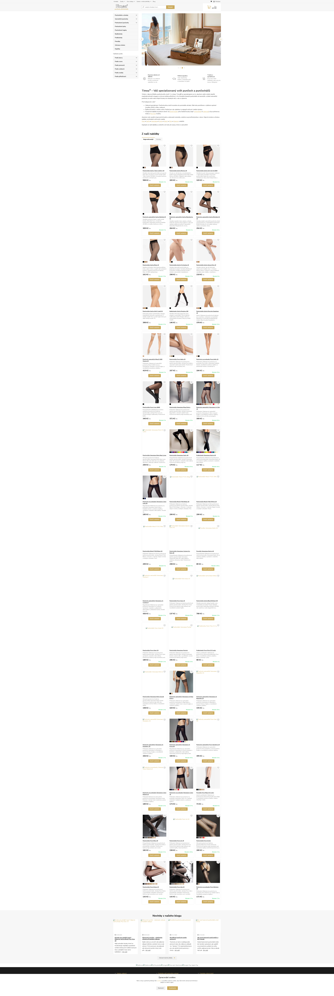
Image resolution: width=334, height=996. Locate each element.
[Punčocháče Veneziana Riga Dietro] (181, 393)
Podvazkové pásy (120, 26)
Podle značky (119, 73)
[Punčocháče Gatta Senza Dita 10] (208, 250)
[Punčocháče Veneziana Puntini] (181, 636)
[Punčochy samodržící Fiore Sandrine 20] (208, 730)
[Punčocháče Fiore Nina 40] (154, 826)
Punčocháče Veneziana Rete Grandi (153, 697)
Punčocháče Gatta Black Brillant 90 (207, 601)
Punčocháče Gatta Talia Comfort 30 (153, 171)
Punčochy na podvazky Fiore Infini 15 (207, 359)
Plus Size (153, 114)
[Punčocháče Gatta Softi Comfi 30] (154, 297)
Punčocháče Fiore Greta (203, 841)
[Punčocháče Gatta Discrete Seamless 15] (208, 297)
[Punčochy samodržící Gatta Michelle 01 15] (208, 202)
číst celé (124, 952)
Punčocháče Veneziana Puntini (179, 650)
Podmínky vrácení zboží (206, 973)
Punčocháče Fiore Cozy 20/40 (151, 407)
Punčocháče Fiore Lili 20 (177, 841)
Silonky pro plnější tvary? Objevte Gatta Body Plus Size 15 (125, 939)
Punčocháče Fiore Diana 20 (151, 887)
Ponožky (117, 41)
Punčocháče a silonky (121, 15)
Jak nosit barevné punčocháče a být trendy (207, 938)
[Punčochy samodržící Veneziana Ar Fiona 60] (181, 730)
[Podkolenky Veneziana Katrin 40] (208, 441)
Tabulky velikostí (122, 973)
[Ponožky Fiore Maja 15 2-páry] (208, 778)
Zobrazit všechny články (165, 958)
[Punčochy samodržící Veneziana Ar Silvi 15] (208, 393)
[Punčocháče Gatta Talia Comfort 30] (154, 156)
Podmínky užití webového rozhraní (168, 973)
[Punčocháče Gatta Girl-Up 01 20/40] (208, 156)
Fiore (143, 121)
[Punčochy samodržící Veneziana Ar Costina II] (154, 586)
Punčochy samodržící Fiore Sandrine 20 (208, 745)
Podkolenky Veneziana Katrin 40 (206, 455)
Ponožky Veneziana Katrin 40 (205, 551)
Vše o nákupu (130, 1)
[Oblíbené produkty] (211, 1)
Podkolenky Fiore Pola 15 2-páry (206, 650)
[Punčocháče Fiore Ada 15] (181, 872)
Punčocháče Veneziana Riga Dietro (180, 407)
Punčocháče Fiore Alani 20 (150, 650)
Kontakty (116, 1)
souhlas (159, 981)
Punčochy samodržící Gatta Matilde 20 (154, 217)
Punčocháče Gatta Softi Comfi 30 (153, 311)
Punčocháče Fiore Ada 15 (177, 887)
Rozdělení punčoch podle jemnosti (178, 938)
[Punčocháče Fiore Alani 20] (154, 636)
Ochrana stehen (120, 45)
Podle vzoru (118, 61)
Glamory (176, 121)
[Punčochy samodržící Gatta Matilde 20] (154, 202)
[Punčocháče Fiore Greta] (208, 826)
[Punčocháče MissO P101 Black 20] (154, 537)
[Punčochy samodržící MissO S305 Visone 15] (154, 345)
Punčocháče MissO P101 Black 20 (152, 551)
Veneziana (154, 121)
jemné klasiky (174, 112)
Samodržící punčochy (121, 19)
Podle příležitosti (120, 76)
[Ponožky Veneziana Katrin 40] (208, 537)
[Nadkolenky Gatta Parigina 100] (181, 297)
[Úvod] (126, 7)
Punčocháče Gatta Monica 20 (178, 171)
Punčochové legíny (121, 30)
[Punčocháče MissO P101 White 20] (208, 487)
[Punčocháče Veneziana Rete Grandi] (154, 682)
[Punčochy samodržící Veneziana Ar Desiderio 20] (154, 730)
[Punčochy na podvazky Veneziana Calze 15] (181, 778)
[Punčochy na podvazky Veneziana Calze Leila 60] (154, 487)
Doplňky (117, 49)
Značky (122, 1)
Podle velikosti (119, 69)
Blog (154, 1)
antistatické (197, 112)
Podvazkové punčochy (122, 23)
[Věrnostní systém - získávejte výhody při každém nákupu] (153, 925)
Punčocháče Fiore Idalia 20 (177, 359)
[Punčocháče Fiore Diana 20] (154, 872)
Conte (160, 121)
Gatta (148, 121)
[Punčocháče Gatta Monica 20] (181, 156)
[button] (142, 39)
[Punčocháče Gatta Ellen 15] (154, 250)
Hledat (170, 7)
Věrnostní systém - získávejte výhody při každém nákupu (152, 938)
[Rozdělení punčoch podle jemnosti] (180, 925)
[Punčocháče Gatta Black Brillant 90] (208, 586)
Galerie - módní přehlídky (143, 1)
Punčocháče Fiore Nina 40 (150, 841)
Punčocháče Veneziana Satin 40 (179, 455)
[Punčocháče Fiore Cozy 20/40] (154, 393)
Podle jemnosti (120, 65)
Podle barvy (119, 58)
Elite (170, 121)
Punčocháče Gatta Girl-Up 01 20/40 (206, 171)
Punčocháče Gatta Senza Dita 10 (206, 265)
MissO (166, 121)
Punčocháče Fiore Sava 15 (177, 601)
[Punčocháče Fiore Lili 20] (181, 826)
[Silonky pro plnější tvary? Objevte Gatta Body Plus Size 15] (125, 925)
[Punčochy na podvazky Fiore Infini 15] (208, 345)
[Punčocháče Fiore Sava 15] (181, 586)
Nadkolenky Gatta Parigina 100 (179, 311)
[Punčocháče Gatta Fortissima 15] (181, 250)
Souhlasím (172, 988)
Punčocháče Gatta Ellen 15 (151, 265)
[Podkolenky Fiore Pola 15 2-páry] (208, 636)
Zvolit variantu (154, 185)
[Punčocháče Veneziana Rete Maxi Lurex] (154, 441)
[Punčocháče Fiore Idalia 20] (181, 345)
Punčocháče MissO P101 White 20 (206, 501)
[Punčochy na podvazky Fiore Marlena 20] (208, 872)
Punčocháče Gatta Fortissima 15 (179, 265)
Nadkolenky (118, 34)
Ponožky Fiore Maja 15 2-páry (205, 793)
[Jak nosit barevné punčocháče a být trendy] (208, 925)
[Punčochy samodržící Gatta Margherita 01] (181, 202)
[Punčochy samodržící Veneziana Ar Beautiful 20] (208, 682)
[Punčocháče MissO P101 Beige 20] (181, 487)
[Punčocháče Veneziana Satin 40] (181, 441)
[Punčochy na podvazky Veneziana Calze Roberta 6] (154, 778)
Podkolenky (118, 38)
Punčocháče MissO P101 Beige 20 (179, 501)
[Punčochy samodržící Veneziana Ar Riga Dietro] (181, 682)
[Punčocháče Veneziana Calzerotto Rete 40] (181, 537)
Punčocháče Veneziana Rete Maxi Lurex (154, 455)
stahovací (206, 112)
